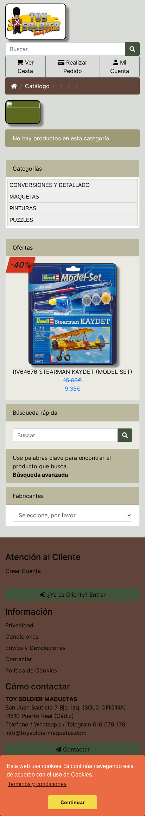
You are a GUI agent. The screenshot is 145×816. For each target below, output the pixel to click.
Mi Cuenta (119, 66)
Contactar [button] (75, 749)
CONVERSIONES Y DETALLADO (50, 185)
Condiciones (21, 636)
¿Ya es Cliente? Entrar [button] (75, 594)
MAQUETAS (24, 197)
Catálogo (37, 86)
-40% (20, 264)
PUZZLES (21, 220)
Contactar (18, 659)
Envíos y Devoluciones (35, 647)
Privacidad (19, 625)
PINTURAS (23, 208)
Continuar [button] (72, 802)
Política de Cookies (31, 670)
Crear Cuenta (23, 570)
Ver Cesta (26, 66)
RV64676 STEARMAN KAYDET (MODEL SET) (72, 371)
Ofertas (23, 247)
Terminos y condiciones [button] (37, 784)
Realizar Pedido (75, 66)
